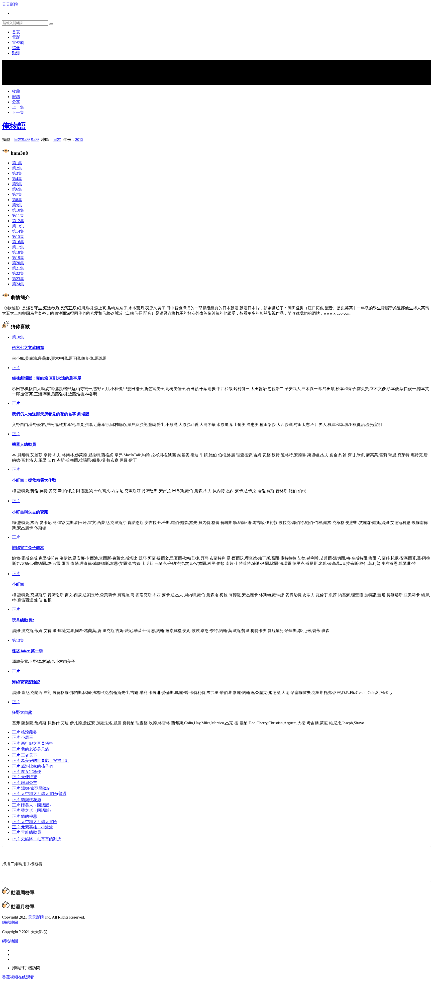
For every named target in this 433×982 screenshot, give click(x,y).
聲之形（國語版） (32, 810)
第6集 (17, 189)
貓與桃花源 (26, 800)
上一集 (18, 107)
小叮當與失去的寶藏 (30, 512)
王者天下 (24, 755)
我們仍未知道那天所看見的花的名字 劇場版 (50, 414)
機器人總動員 (24, 444)
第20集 (18, 263)
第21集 (18, 268)
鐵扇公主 (24, 782)
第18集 (18, 252)
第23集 (18, 279)
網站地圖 (10, 922)
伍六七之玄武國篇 (28, 347)
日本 (57, 139)
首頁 (16, 32)
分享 (16, 102)
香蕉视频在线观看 (18, 977)
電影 (16, 37)
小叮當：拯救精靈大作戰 (34, 480)
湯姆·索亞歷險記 (31, 788)
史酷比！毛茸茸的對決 (36, 839)
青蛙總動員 (26, 832)
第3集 (17, 173)
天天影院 (10, 4)
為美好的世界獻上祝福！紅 (40, 760)
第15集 (18, 236)
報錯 (16, 97)
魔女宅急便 (26, 771)
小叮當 (18, 584)
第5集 (17, 184)
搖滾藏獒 (24, 732)
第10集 (18, 210)
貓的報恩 (24, 816)
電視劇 (18, 42)
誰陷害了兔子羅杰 (28, 548)
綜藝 (16, 48)
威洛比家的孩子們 (32, 766)
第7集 (17, 194)
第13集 (18, 226)
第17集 (18, 247)
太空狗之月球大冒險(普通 (39, 793)
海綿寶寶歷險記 (26, 682)
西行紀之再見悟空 (32, 743)
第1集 (17, 163)
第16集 (18, 242)
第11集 (18, 215)
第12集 (18, 221)
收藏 (16, 91)
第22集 (18, 273)
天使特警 (24, 777)
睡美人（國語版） (32, 805)
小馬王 (22, 737)
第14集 (18, 231)
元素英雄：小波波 (32, 827)
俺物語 (14, 125)
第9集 (17, 205)
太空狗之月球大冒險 (34, 822)
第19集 (18, 257)
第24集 (18, 284)
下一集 (18, 112)
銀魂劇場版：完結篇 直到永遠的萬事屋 (46, 378)
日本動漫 (22, 139)
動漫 (16, 53)
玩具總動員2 (23, 620)
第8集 (17, 200)
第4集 (17, 178)
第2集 (17, 168)
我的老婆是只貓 (30, 749)
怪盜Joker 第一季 (27, 651)
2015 (79, 139)
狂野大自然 (22, 712)
